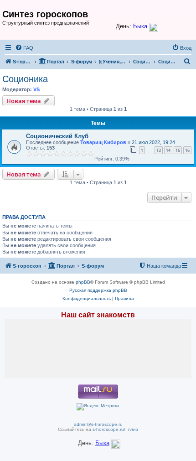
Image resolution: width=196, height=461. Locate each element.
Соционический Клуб (57, 136)
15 (177, 150)
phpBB (83, 282)
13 (158, 150)
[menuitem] (24, 47)
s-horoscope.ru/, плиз (115, 429)
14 (168, 150)
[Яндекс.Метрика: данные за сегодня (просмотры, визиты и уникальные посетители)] (98, 406)
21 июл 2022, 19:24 (153, 142)
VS (36, 89)
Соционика (25, 79)
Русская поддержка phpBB (98, 290)
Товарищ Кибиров (103, 142)
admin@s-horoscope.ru (98, 424)
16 (187, 150)
